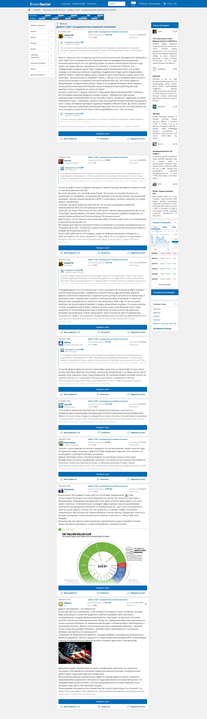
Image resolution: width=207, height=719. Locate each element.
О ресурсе (66, 3)
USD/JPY (156, 316)
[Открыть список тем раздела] (51, 31)
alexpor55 (69, 35)
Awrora (67, 160)
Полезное (91, 3)
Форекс (33, 31)
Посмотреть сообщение (82, 42)
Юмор (32, 69)
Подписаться (133, 37)
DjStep (67, 342)
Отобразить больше (162, 328)
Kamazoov (69, 489)
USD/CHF (156, 320)
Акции (33, 49)
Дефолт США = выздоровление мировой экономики (92, 10)
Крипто (33, 37)
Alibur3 (67, 603)
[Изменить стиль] (164, 3)
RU (175, 3)
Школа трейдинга (37, 75)
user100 (68, 404)
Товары (33, 43)
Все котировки (165, 285)
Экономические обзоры (54, 10)
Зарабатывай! (78, 3)
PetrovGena (69, 442)
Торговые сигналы (38, 63)
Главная (36, 10)
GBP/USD (156, 313)
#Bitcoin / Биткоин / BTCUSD (164, 323)
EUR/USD (156, 309)
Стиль (170, 3)
